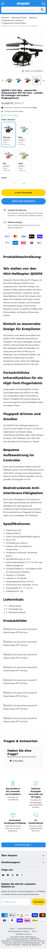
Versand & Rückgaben (25, 928)
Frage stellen (17, 760)
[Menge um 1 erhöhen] (24, 183)
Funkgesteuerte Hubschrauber (13, 23)
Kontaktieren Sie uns (23, 934)
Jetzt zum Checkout (23, 201)
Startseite (5, 17)
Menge (4, 178)
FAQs (34, 931)
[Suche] (42, 10)
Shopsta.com (37, 945)
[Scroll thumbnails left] (3, 80)
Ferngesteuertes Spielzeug (12, 20)
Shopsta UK (26, 945)
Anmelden (39, 901)
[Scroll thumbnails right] (43, 80)
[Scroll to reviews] (23, 101)
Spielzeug (33, 17)
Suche (12, 928)
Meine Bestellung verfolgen (18, 931)
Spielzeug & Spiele (19, 17)
